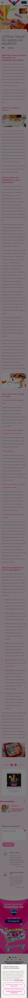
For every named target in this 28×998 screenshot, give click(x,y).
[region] (14, 981)
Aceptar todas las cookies (14, 985)
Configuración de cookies (14, 992)
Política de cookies (19, 980)
